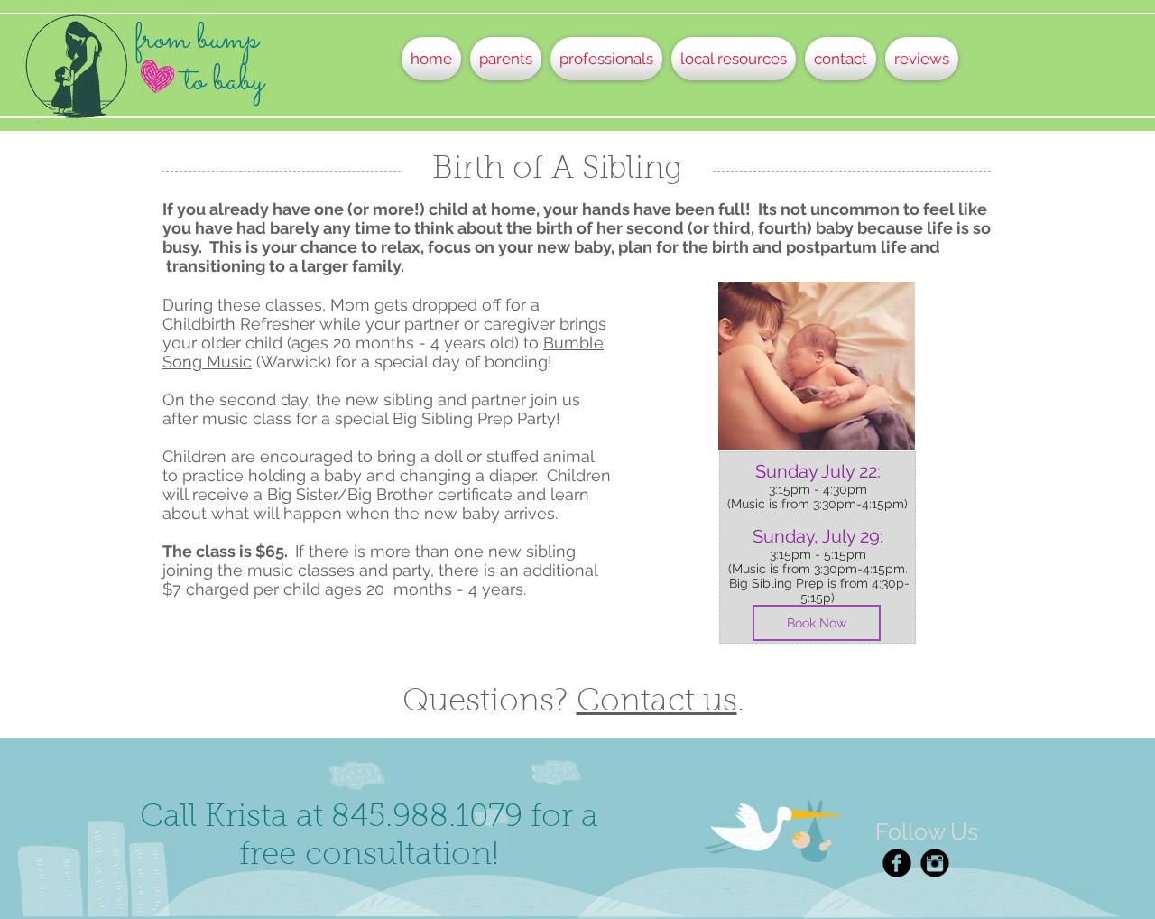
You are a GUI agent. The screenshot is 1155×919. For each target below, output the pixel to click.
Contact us (657, 703)
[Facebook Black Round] (896, 863)
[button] (506, 58)
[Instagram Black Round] (934, 863)
